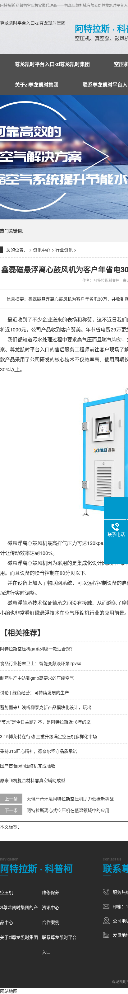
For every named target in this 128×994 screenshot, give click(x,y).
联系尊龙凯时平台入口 (59, 944)
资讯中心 (41, 249)
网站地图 (8, 991)
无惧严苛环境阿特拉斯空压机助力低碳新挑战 (70, 798)
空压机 (6, 892)
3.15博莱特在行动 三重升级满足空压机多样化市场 (48, 736)
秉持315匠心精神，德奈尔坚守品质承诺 (38, 751)
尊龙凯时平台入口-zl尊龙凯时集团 (33, 23)
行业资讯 (64, 249)
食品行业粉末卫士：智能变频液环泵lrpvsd (40, 663)
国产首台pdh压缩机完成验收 (27, 765)
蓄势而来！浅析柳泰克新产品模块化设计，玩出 (45, 707)
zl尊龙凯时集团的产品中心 (19, 914)
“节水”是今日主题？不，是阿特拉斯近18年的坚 (45, 722)
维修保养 (50, 892)
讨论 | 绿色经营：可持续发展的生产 (34, 692)
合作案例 (50, 922)
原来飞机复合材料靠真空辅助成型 (32, 780)
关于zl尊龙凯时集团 (36, 84)
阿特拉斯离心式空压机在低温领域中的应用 (68, 810)
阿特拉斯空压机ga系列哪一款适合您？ (37, 648)
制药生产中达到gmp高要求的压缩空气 (37, 678)
